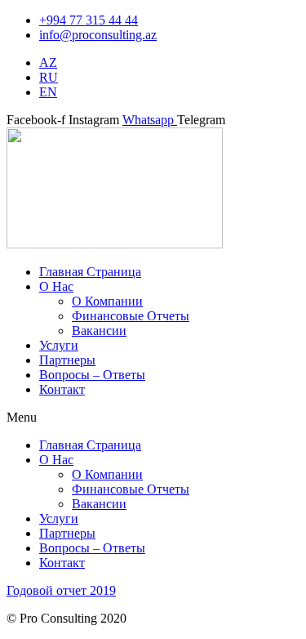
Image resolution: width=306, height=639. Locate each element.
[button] (153, 417)
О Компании (107, 301)
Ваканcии (99, 330)
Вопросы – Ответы (92, 375)
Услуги (58, 345)
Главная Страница (90, 272)
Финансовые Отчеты (130, 316)
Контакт (62, 389)
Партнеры (67, 360)
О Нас (56, 286)
